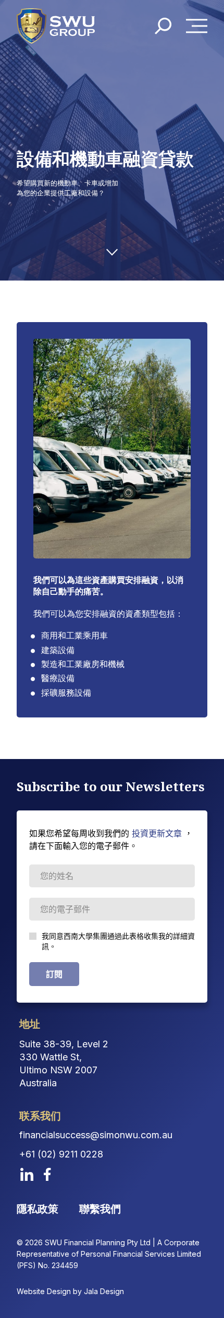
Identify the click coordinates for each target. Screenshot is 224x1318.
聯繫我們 (100, 1209)
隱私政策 (37, 1209)
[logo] (56, 26)
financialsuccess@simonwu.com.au (95, 1134)
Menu (199, 26)
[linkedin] (26, 1174)
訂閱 (54, 974)
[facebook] (47, 1174)
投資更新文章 (157, 833)
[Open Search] (163, 26)
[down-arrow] (112, 252)
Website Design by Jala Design (70, 1291)
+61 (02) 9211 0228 (61, 1154)
